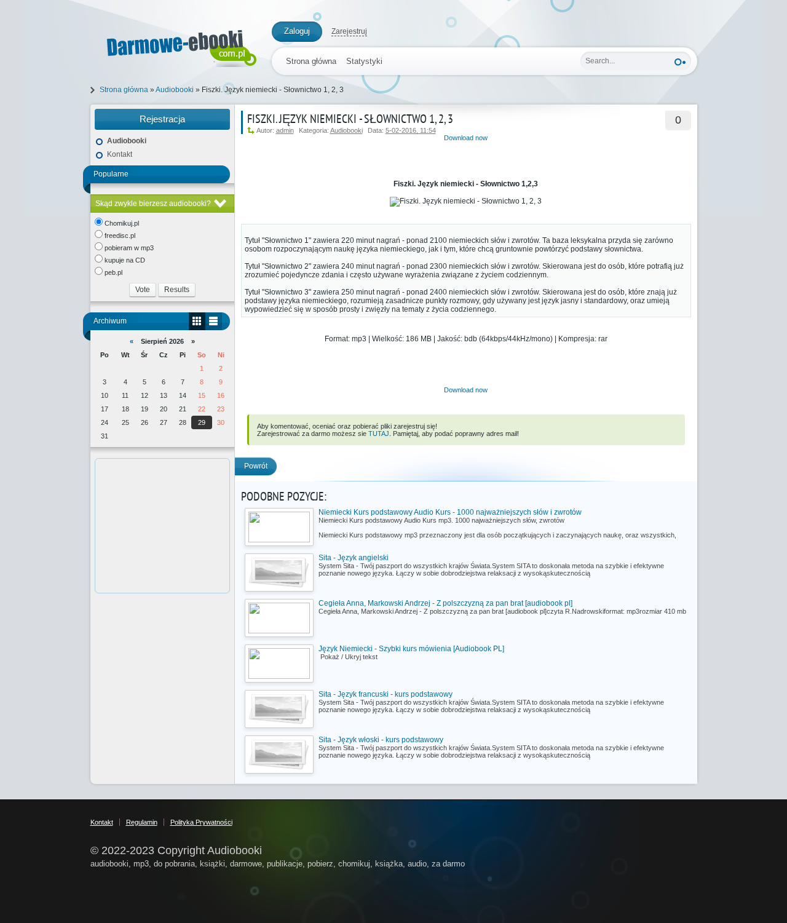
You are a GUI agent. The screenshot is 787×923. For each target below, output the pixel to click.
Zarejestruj (349, 31)
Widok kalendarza (197, 321)
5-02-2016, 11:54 (411, 130)
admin (285, 130)
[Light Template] (174, 46)
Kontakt (119, 154)
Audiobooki (346, 130)
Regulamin (141, 822)
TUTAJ (378, 433)
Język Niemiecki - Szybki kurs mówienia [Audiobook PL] (411, 648)
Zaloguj (297, 31)
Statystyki (364, 61)
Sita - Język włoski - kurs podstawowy (380, 739)
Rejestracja (162, 119)
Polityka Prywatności (201, 822)
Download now (466, 137)
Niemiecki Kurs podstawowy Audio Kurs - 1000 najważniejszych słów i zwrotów (450, 512)
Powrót (255, 466)
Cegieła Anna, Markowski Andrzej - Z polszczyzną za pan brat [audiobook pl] (445, 603)
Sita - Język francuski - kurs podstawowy (385, 694)
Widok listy (213, 321)
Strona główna (311, 61)
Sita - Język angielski (353, 557)
